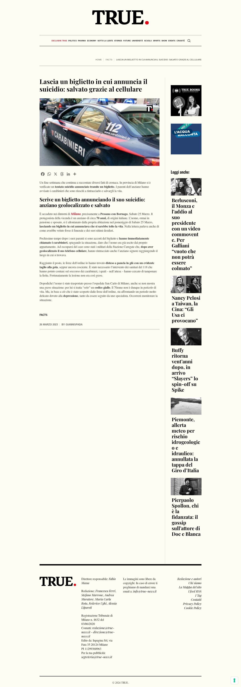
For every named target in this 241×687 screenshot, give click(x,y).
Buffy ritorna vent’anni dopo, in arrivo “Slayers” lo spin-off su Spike (185, 370)
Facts (109, 60)
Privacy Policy (192, 604)
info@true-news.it (144, 591)
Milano (76, 214)
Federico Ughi (98, 603)
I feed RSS (194, 591)
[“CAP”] (186, 138)
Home (98, 60)
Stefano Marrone (92, 595)
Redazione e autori (189, 579)
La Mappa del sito (190, 587)
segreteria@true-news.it (96, 657)
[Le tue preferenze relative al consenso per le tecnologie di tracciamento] (234, 680)
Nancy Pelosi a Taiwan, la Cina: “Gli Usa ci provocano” (186, 309)
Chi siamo (194, 583)
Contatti (196, 600)
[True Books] (186, 114)
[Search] (189, 41)
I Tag (198, 595)
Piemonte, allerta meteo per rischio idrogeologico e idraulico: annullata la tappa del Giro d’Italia (186, 445)
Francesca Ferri (105, 591)
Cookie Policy (192, 608)
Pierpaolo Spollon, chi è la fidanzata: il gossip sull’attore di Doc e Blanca (186, 517)
